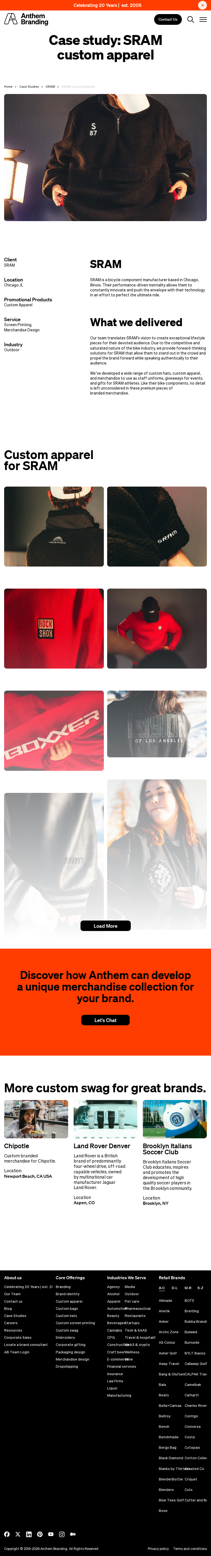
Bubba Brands (196, 1321)
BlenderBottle (171, 1479)
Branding (63, 1287)
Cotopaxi (192, 1447)
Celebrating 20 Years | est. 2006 (107, 5)
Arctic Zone (169, 1332)
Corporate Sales (18, 1338)
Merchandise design (72, 1359)
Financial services (121, 1367)
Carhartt (192, 1395)
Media (130, 1287)
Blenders (166, 1490)
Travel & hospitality (141, 1338)
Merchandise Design (22, 330)
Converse (193, 1426)
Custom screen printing (75, 1323)
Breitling (192, 1311)
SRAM (50, 86)
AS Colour (167, 1342)
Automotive (117, 1309)
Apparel (113, 1301)
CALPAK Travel (197, 1374)
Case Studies (29, 86)
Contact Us (168, 19)
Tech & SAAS (136, 1330)
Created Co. (195, 1469)
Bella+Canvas (170, 1406)
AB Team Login (16, 1352)
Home (8, 86)
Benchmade (169, 1437)
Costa (190, 1437)
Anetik (164, 1311)
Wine (129, 1359)
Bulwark (191, 1332)
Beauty (113, 1316)
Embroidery (65, 1338)
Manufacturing (119, 1395)
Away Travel (169, 1364)
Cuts (189, 1490)
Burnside (192, 1342)
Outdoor (12, 350)
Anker (164, 1321)
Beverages (116, 1323)
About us (13, 1277)
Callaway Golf (196, 1364)
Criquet (191, 1479)
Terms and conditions (190, 1548)
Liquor (112, 1388)
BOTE (189, 1301)
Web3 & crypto (137, 1345)
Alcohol (113, 1294)
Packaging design (70, 1352)
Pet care (132, 1301)
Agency (113, 1287)
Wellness (132, 1352)
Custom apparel (69, 1301)
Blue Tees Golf (171, 1500)
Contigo (191, 1416)
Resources (13, 1330)
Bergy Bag (167, 1447)
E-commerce (118, 1359)
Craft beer (116, 1352)
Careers (11, 1323)
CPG (111, 1338)
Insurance (115, 1374)
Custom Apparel (18, 305)
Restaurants (135, 1316)
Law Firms (115, 1381)
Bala (162, 1385)
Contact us (13, 1301)
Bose (163, 1511)
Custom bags (67, 1309)
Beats (164, 1395)
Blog (8, 1309)
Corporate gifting (70, 1345)
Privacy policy (158, 1548)
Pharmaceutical (138, 1309)
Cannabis (114, 1330)
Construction (118, 1345)
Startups (132, 1323)
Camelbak (193, 1385)
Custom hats (66, 1316)
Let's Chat (105, 1020)
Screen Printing (17, 325)
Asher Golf (168, 1353)
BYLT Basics (195, 1353)
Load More (106, 926)
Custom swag (67, 1330)
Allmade (165, 1301)
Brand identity (68, 1294)
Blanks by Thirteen (174, 1469)
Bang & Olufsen (172, 1374)
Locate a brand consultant (26, 1345)
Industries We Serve (126, 1277)
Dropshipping (67, 1367)
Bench (164, 1426)
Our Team (12, 1294)
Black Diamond (171, 1458)
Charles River (196, 1406)
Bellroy (165, 1416)
